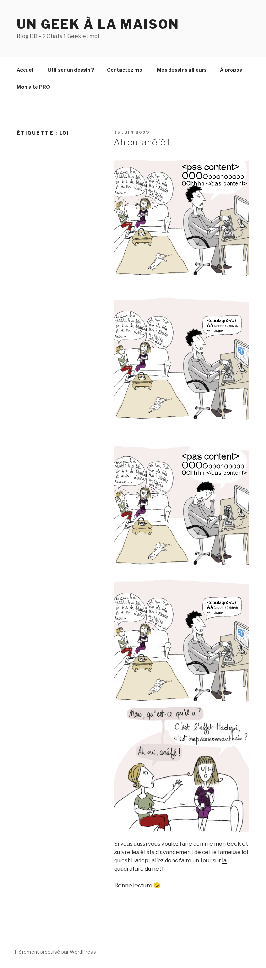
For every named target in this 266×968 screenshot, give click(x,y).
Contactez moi (125, 70)
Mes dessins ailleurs (182, 70)
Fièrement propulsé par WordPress (55, 952)
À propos (231, 70)
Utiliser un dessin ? (71, 70)
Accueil (26, 70)
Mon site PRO (33, 87)
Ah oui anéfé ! (142, 142)
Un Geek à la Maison (98, 24)
